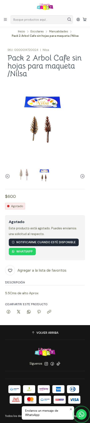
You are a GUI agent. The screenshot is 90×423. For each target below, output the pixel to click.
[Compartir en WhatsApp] (28, 312)
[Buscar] (69, 19)
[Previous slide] (8, 176)
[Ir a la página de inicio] (45, 7)
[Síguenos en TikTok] (58, 364)
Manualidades (58, 31)
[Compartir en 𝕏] (18, 312)
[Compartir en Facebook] (8, 312)
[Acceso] (78, 19)
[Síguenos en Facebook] (52, 364)
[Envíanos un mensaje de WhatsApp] (81, 414)
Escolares (37, 31)
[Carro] (84, 19)
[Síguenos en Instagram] (46, 364)
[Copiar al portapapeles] (49, 312)
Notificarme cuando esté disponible (46, 242)
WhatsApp (24, 251)
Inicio (21, 31)
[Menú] (5, 19)
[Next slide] (82, 176)
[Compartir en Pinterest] (38, 312)
